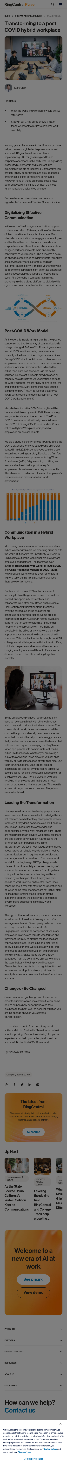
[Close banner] (60, 1424)
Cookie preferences (33, 1459)
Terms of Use (24, 1452)
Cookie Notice (50, 1449)
